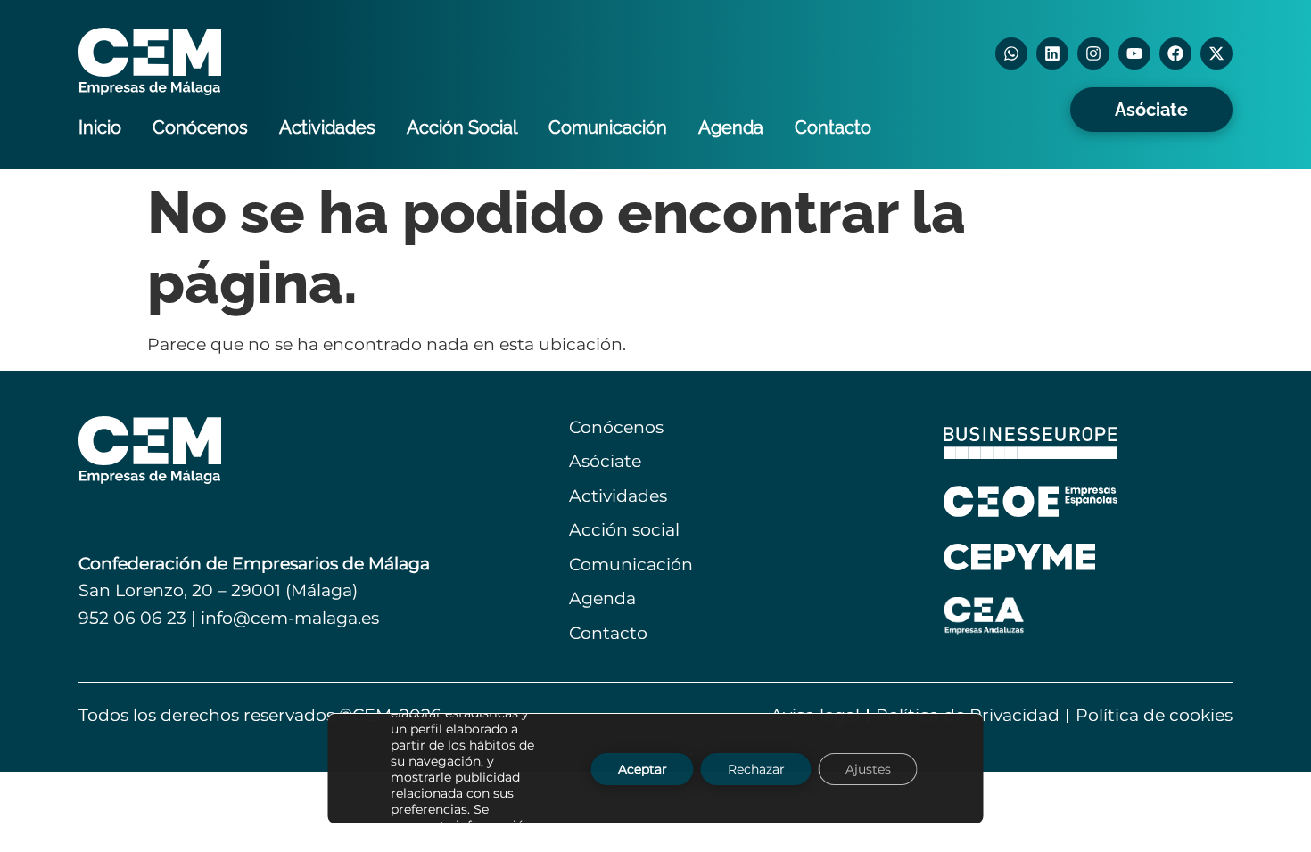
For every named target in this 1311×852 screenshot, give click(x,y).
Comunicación (607, 127)
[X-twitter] (1216, 53)
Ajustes (868, 768)
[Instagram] (1093, 53)
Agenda (730, 127)
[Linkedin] (1052, 53)
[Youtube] (1134, 53)
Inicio (99, 127)
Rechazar (756, 768)
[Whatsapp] (1011, 53)
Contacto (833, 127)
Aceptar (642, 768)
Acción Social (462, 127)
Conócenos (200, 127)
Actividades (327, 127)
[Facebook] (1175, 53)
